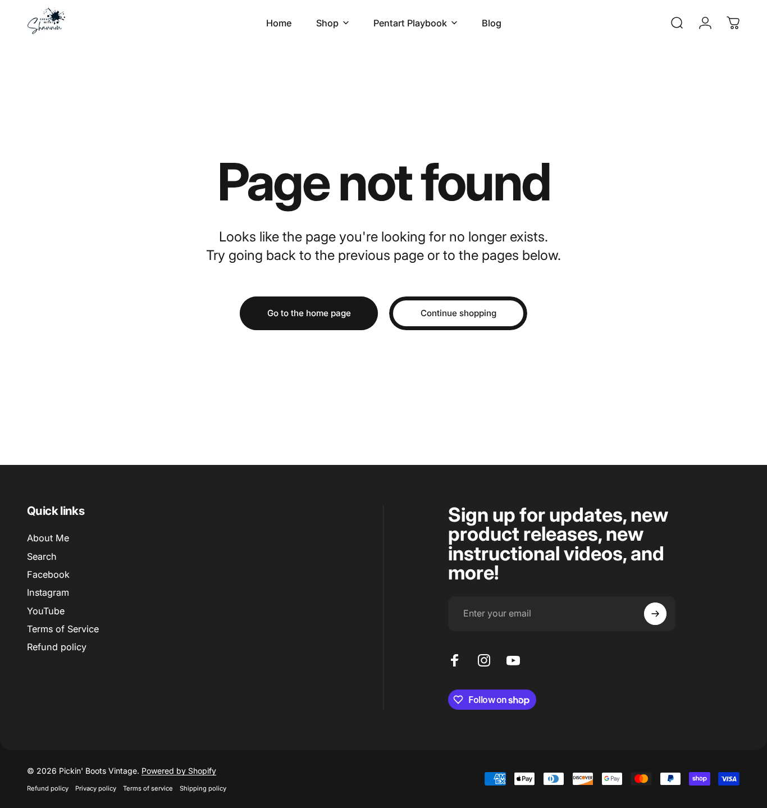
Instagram (48, 592)
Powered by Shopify (178, 770)
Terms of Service (63, 628)
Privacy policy (95, 788)
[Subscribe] (655, 613)
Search (42, 556)
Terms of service (148, 788)
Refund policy (56, 646)
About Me (48, 538)
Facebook (48, 574)
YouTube (46, 611)
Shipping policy (203, 788)
